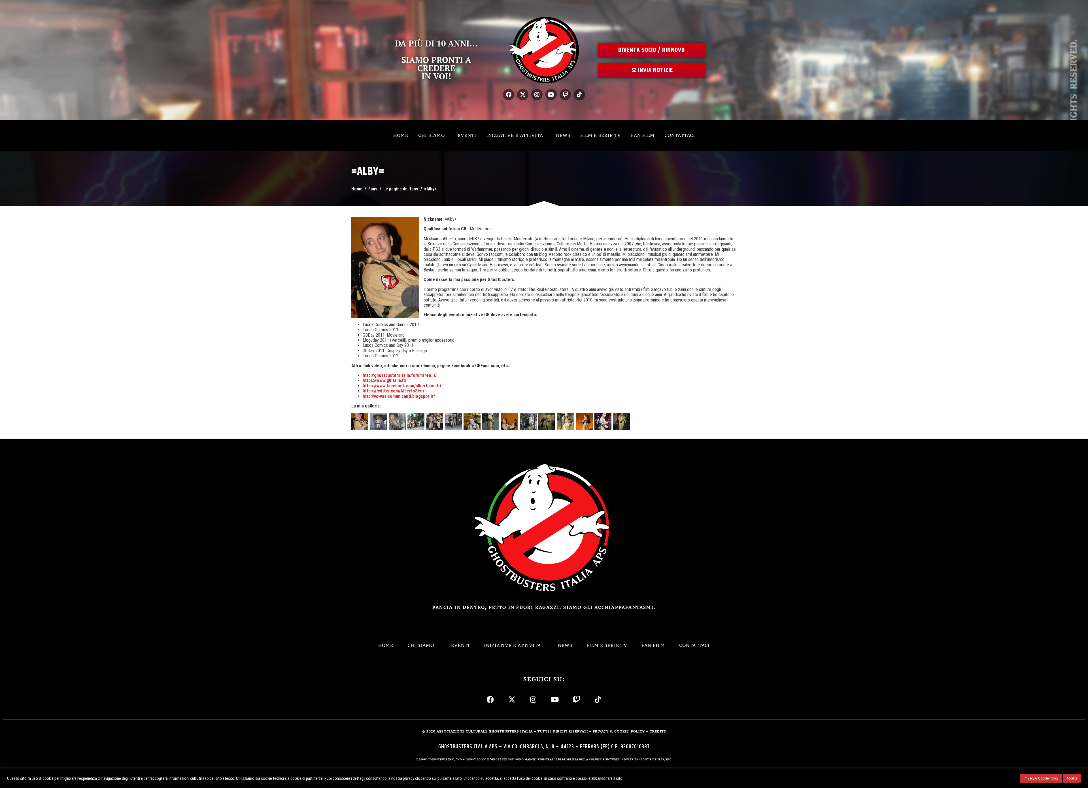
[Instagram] (537, 94)
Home (400, 135)
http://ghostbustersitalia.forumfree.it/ (400, 375)
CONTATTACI (679, 135)
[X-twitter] (522, 94)
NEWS (563, 135)
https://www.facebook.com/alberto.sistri (402, 385)
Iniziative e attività (514, 135)
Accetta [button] (1072, 778)
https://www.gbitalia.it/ (384, 380)
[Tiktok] (579, 94)
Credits (658, 731)
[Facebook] (508, 94)
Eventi (467, 135)
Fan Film (642, 135)
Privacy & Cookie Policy (1041, 778)
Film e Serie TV (600, 135)
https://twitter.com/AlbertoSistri (394, 391)
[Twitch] (565, 94)
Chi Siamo (431, 135)
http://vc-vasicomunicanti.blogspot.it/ (399, 396)
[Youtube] (551, 94)
